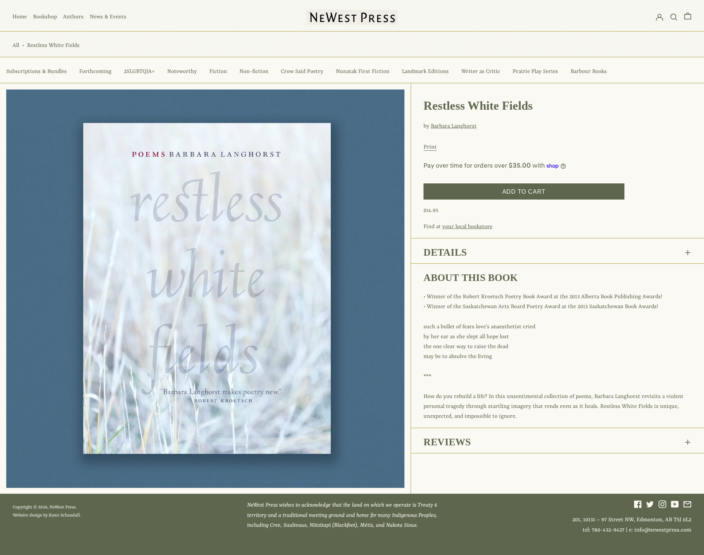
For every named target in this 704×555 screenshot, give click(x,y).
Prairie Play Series (535, 72)
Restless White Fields (53, 46)
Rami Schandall (64, 515)
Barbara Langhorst (454, 126)
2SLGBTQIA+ (139, 72)
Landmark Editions (425, 72)
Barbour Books (589, 72)
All (15, 46)
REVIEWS (447, 442)
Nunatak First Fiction (362, 72)
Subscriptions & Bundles (36, 72)
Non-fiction (253, 72)
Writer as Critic (480, 72)
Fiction (218, 72)
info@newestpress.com (662, 530)
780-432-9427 (608, 530)
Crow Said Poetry (302, 72)
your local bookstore (467, 227)
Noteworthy (182, 72)
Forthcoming (95, 72)
